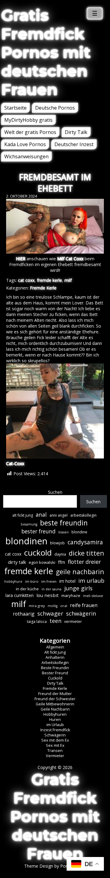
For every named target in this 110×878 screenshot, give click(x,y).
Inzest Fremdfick (55, 729)
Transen (55, 750)
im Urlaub (55, 724)
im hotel (67, 581)
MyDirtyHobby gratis (28, 120)
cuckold (38, 552)
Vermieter (55, 755)
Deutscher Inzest (74, 144)
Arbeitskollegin (55, 662)
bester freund (38, 531)
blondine (79, 532)
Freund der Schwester (55, 698)
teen (55, 620)
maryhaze (70, 595)
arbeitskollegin (83, 515)
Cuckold (55, 678)
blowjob (57, 543)
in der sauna (51, 589)
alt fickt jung (22, 515)
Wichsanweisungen (26, 156)
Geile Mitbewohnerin (55, 704)
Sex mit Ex (55, 745)
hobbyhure (13, 581)
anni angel (59, 515)
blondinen (26, 541)
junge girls (78, 588)
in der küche (27, 589)
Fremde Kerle (43, 288)
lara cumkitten (20, 595)
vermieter (73, 621)
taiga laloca (37, 621)
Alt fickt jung (55, 652)
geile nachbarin (80, 571)
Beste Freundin (55, 667)
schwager (50, 613)
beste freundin (64, 523)
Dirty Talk (76, 132)
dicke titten (86, 553)
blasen (63, 532)
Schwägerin (55, 735)
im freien (49, 581)
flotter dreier (84, 561)
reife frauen (83, 605)
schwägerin (81, 613)
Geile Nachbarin (55, 709)
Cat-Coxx (15, 463)
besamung (29, 524)
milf (68, 280)
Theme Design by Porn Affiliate (55, 866)
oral (63, 605)
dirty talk (17, 562)
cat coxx (26, 280)
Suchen (55, 492)
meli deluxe (93, 595)
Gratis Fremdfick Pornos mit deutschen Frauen (45, 52)
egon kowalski (42, 562)
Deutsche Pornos (55, 107)
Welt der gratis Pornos (30, 132)
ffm (61, 562)
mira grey (37, 605)
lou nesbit (47, 595)
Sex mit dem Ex (55, 740)
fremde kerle (49, 280)
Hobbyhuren (55, 714)
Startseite (15, 107)
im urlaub (91, 580)
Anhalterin (55, 657)
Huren (55, 719)
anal (41, 514)
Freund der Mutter (55, 693)
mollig (52, 606)
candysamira (85, 542)
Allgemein (55, 647)
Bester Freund (55, 673)
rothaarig (24, 613)
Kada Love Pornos (25, 144)
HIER (20, 259)
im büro (31, 581)
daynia (60, 554)
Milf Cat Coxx (70, 259)
